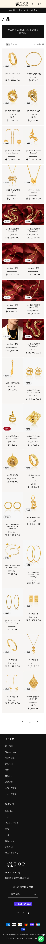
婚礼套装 (9, 776)
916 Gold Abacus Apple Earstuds (33, 391)
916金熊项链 (33, 660)
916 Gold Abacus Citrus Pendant (12, 437)
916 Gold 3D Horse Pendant (33, 152)
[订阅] (35, 894)
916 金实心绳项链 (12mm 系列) (33, 306)
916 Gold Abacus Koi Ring (33, 437)
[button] (5, 4)
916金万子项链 (12, 268)
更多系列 (9, 847)
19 (37, 722)
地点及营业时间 (11, 853)
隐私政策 (11, 938)
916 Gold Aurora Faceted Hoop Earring (12, 526)
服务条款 (20, 938)
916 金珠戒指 (12, 660)
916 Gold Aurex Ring (33, 476)
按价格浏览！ (10, 758)
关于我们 (9, 746)
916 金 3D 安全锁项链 (12, 191)
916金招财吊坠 (12, 475)
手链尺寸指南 (10, 794)
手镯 (7, 835)
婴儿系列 (9, 764)
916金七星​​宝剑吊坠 (12, 383)
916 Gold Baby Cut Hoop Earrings (12, 622)
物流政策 (29, 938)
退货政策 (9, 782)
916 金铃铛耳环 (12, 697)
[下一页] (23, 728)
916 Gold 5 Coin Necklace (33, 191)
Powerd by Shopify (27, 934)
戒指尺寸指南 (10, 788)
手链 (7, 817)
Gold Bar (9, 811)
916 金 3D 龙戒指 (33, 111)
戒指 (7, 829)
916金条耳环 (33, 614)
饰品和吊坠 (9, 841)
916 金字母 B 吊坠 (33, 517)
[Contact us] (41, 939)
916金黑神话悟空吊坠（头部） (33, 698)
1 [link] (7, 722)
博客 (7, 770)
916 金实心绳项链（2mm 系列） (12, 230)
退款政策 (40, 934)
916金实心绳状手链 (33, 74)
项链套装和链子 (11, 823)
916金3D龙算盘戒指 (12, 111)
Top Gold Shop (14, 934)
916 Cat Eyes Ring (12, 74)
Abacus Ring (10, 752)
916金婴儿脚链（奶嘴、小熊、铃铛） (12, 566)
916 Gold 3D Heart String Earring (12, 152)
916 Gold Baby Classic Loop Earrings (33, 574)
